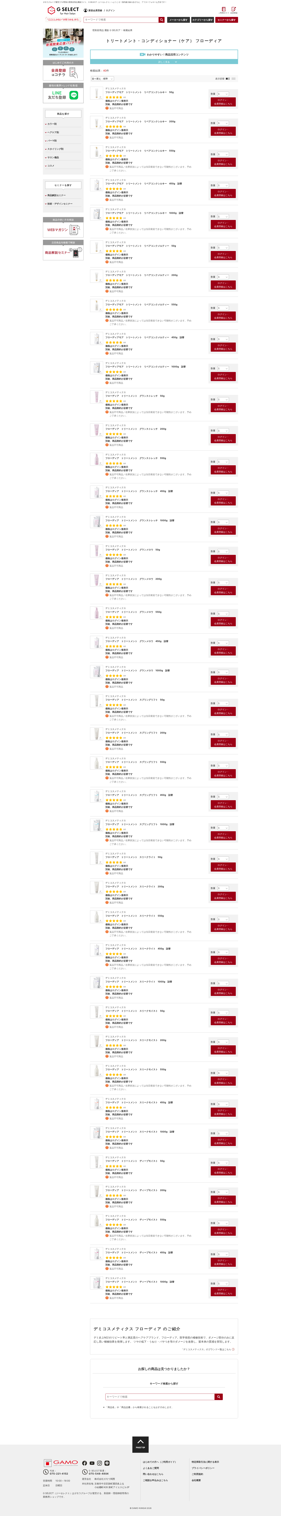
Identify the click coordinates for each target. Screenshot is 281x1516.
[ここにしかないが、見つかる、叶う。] (63, 19)
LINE (107, 1463)
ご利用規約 (197, 1474)
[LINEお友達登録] (63, 101)
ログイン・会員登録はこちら (223, 102)
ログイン (110, 10)
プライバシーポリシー (203, 1468)
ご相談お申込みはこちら (155, 1480)
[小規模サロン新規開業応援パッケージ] (63, 56)
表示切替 (219, 78)
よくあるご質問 (151, 1468)
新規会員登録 (95, 10)
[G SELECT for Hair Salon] (63, 10)
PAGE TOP (140, 1447)
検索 (219, 1397)
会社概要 (196, 1480)
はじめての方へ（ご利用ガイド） (160, 1461)
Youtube (92, 1463)
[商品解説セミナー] (63, 259)
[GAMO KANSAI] (61, 1465)
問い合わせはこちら (153, 1474)
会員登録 (233, 13)
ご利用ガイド (223, 13)
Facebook (84, 1463)
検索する (162, 20)
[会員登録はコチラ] (63, 79)
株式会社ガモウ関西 (104, 1478)
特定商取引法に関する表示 (205, 1461)
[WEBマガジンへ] (63, 236)
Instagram (99, 1463)
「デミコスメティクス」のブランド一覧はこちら (206, 1349)
